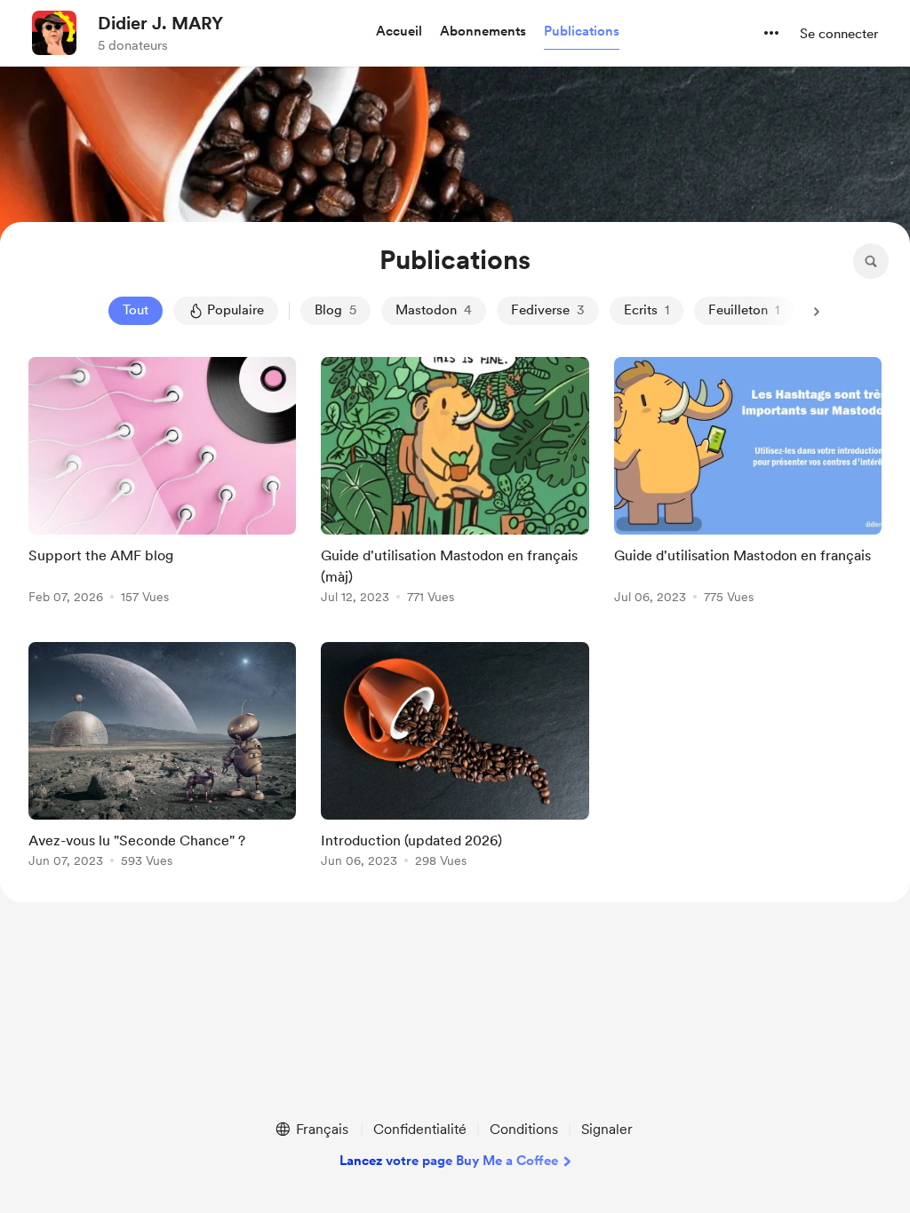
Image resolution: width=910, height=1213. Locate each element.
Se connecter (839, 34)
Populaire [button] (235, 310)
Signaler (607, 1129)
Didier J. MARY (160, 23)
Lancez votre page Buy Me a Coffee (448, 1161)
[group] (162, 483)
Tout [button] (135, 310)
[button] (399, 32)
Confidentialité (420, 1129)
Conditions (524, 1129)
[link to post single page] (162, 483)
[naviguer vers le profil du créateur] (54, 33)
